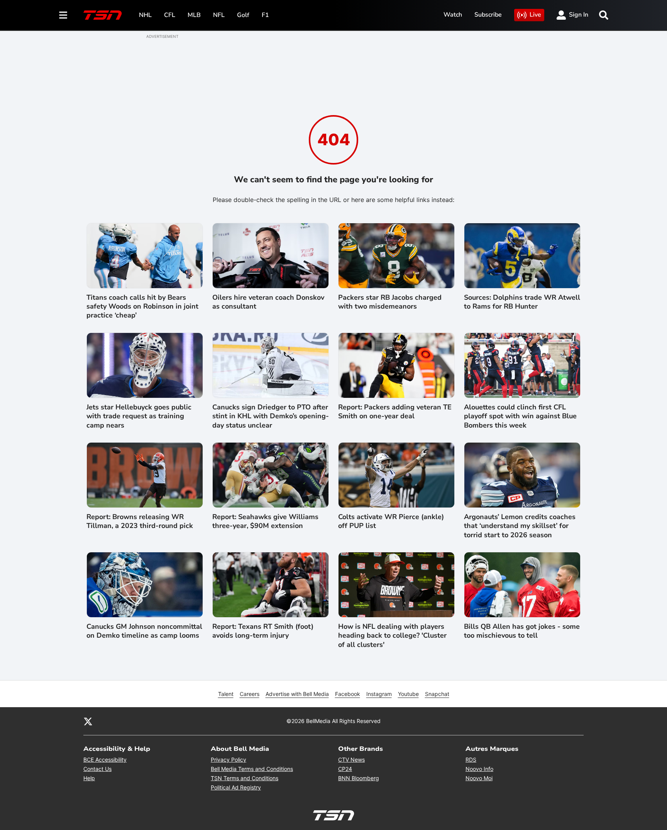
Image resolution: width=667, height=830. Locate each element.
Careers (249, 694)
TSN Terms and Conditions (244, 778)
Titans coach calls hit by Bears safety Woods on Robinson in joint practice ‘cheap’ (142, 306)
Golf (243, 15)
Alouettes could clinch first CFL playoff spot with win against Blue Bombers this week (520, 416)
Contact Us (97, 769)
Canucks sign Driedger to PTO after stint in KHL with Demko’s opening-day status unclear (270, 416)
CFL (169, 15)
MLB (194, 15)
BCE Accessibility (105, 759)
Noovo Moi (479, 778)
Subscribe (488, 14)
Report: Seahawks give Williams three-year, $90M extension (265, 521)
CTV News (351, 759)
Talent (226, 694)
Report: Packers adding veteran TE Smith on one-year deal (395, 412)
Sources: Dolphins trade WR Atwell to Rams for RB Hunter (522, 302)
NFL (219, 15)
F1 (265, 15)
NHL (145, 15)
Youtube (408, 694)
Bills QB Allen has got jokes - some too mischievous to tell (522, 631)
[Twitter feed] (88, 721)
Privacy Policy (228, 759)
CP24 (345, 769)
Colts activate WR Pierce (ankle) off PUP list (391, 521)
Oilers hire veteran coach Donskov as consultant (268, 302)
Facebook (347, 694)
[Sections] (63, 15)
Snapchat (437, 694)
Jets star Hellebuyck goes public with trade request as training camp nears (138, 416)
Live (535, 14)
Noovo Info (479, 769)
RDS (471, 759)
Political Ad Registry (236, 787)
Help (89, 778)
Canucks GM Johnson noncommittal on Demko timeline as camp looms (144, 631)
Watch (453, 14)
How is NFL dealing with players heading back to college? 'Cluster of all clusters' (392, 635)
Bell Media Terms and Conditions (252, 769)
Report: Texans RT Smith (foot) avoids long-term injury (262, 631)
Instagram (379, 694)
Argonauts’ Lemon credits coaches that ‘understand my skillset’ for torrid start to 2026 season (520, 526)
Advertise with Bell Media (297, 694)
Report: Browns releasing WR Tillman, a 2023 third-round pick (139, 521)
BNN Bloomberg (358, 778)
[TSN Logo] (102, 15)
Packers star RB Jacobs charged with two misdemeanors (390, 302)
